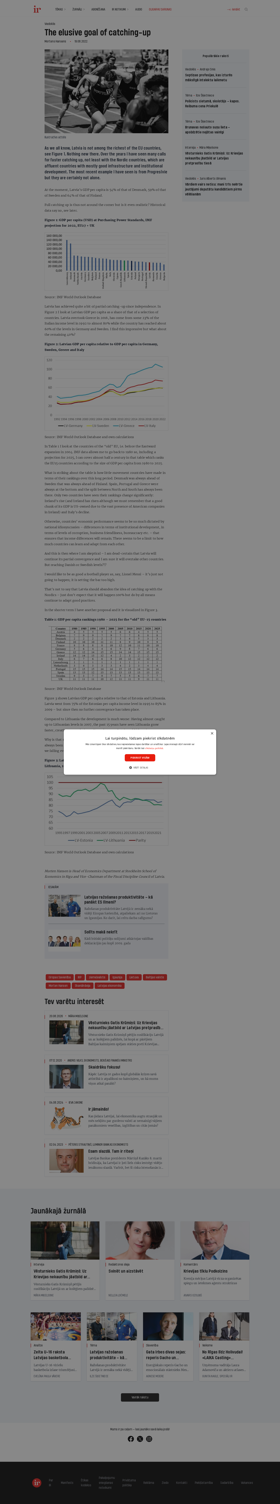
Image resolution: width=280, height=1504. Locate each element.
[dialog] (140, 752)
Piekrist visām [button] (140, 757)
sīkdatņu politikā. (154, 748)
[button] (140, 767)
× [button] (211, 733)
